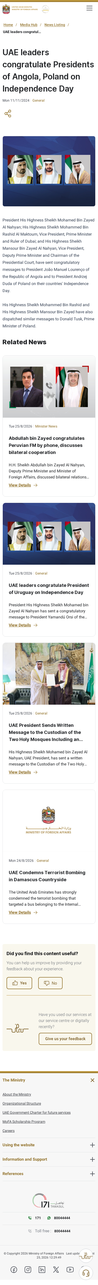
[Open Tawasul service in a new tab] (49, 1200)
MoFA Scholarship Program (24, 1122)
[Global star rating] (45, 9)
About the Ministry (17, 1094)
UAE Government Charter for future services (37, 1112)
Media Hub (28, 25)
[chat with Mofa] (86, 1273)
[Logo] (20, 9)
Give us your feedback (65, 1038)
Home (8, 25)
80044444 (62, 1231)
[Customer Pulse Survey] (86, 1256)
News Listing (54, 25)
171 (38, 1218)
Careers (9, 1131)
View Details (20, 485)
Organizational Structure (22, 1103)
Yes (23, 983)
